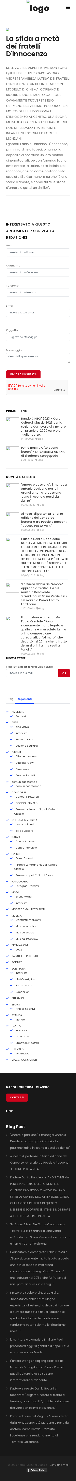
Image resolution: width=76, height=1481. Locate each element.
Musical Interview (26, 939)
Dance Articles (25, 841)
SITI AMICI (17, 998)
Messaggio (14, 350)
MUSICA (16, 916)
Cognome (13, 265)
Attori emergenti (26, 756)
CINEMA (16, 752)
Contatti (17, 1097)
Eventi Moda (23, 897)
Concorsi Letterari (27, 797)
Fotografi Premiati (27, 886)
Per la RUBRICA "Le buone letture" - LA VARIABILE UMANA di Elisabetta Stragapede (43, 452)
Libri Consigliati (25, 979)
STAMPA (16, 1015)
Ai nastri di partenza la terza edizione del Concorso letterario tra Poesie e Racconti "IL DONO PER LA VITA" (44, 520)
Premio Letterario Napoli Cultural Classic (36, 811)
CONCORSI (18, 792)
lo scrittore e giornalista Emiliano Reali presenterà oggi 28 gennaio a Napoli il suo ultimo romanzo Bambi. (39, 1346)
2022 (18, 949)
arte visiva (22, 727)
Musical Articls (24, 932)
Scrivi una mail (59, 1465)
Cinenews (22, 769)
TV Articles (22, 1053)
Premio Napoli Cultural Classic (35, 875)
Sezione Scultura (26, 746)
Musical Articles (25, 926)
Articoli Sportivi (25, 1009)
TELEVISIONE (19, 1049)
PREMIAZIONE (20, 945)
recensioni (22, 1036)
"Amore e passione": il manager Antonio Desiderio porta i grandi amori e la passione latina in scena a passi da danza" (44, 493)
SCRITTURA (18, 969)
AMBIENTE (17, 712)
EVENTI (15, 854)
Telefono (12, 286)
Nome (10, 245)
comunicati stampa (24, 782)
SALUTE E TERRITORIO (24, 956)
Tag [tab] (10, 699)
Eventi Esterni (24, 858)
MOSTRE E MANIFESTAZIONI (28, 909)
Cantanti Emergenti (28, 920)
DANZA (15, 837)
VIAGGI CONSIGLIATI (24, 1060)
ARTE (14, 722)
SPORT (15, 1004)
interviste (21, 733)
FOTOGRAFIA (19, 881)
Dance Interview (26, 848)
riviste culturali (24, 824)
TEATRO (16, 1026)
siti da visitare (24, 831)
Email (10, 306)
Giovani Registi (25, 775)
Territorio (21, 716)
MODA (15, 892)
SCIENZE (16, 962)
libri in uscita (23, 985)
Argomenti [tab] (24, 699)
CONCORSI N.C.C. (26, 803)
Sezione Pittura (25, 739)
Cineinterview (24, 763)
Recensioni (22, 992)
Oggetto (12, 330)
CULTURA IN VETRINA (24, 820)
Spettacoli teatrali (27, 1043)
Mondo (20, 1020)
